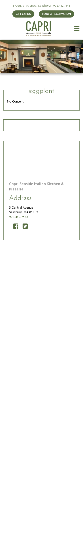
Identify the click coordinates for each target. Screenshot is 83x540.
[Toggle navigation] (77, 28)
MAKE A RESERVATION (56, 14)
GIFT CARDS (23, 14)
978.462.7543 (61, 5)
